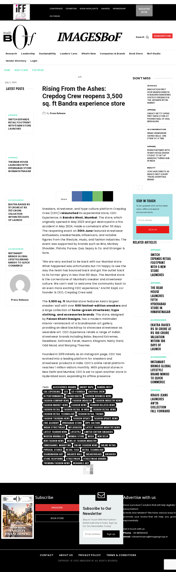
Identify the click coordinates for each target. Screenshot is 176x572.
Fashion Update (82, 418)
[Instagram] (156, 9)
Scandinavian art (53, 454)
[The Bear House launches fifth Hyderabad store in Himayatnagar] (20, 145)
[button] (143, 37)
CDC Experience (52, 391)
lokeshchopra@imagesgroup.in (150, 536)
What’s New (21, 70)
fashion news (79, 405)
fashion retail (51, 409)
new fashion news (53, 440)
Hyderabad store (72, 423)
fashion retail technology (58, 414)
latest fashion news (55, 432)
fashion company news (56, 400)
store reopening (53, 458)
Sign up (152, 229)
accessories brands (64, 387)
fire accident (51, 423)
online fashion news (85, 445)
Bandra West (104, 387)
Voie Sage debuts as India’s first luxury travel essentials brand (158, 175)
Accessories (16, 200)
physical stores (52, 449)
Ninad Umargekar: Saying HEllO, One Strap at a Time (157, 136)
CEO (66, 391)
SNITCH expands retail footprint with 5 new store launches (19, 124)
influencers (75, 427)
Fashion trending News (56, 418)
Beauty (151, 168)
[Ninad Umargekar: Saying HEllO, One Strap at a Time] (139, 134)
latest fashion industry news (102, 427)
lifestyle (75, 432)
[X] (161, 17)
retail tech (72, 449)
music (91, 436)
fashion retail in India (76, 409)
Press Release (20, 299)
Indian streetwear (54, 427)
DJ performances (53, 396)
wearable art (81, 463)
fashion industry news (108, 400)
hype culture (92, 423)
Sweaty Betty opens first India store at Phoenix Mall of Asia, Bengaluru (158, 117)
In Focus (152, 86)
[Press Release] (20, 284)
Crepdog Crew (96, 391)
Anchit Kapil (87, 387)
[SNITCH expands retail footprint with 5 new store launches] (20, 102)
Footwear (38, 70)
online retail (108, 445)
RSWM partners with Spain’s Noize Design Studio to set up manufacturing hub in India (158, 155)
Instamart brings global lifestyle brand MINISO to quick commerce (19, 260)
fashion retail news (104, 409)
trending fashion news (56, 463)
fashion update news (106, 418)
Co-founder (78, 391)
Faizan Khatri (74, 396)
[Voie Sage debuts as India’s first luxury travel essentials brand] (139, 173)
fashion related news (102, 405)
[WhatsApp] (97, 196)
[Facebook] (77, 196)
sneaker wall (74, 454)
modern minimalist (54, 436)
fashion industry (82, 400)
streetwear (73, 458)
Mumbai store (76, 436)
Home (7, 70)
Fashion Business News (98, 396)
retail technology (92, 449)
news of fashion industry (82, 440)
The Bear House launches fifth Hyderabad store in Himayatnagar (19, 166)
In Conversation (156, 129)
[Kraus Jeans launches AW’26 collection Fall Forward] (140, 392)
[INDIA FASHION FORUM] (21, 12)
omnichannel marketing (57, 445)
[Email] (108, 196)
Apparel (13, 115)
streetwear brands (94, 458)
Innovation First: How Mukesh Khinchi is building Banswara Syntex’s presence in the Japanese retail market (159, 96)
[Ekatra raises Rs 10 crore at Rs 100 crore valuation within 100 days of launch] (20, 188)
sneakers (110, 454)
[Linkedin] (164, 9)
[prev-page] (135, 187)
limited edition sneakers (98, 432)
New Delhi (102, 436)
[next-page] (140, 187)
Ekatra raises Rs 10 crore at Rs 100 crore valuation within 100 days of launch (19, 212)
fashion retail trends (90, 414)
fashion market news (55, 405)
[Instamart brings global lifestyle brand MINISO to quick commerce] (20, 236)
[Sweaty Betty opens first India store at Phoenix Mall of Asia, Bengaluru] (139, 115)
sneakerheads (94, 454)
